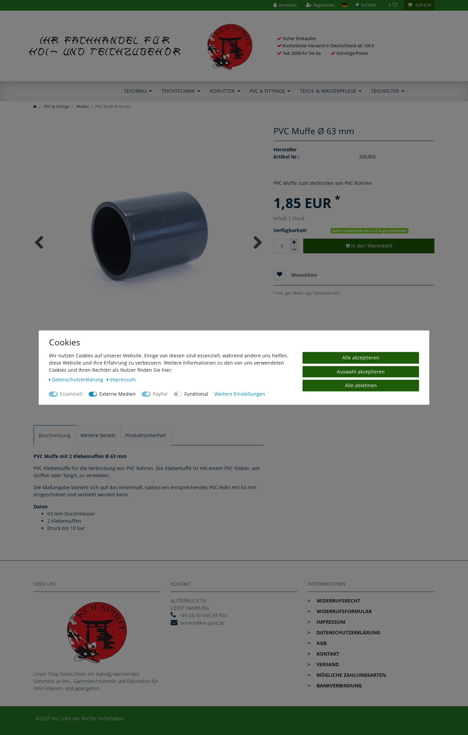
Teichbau (135, 91)
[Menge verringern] (294, 249)
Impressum (330, 622)
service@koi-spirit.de (203, 623)
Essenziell (71, 394)
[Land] (344, 5)
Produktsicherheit (145, 435)
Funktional (196, 394)
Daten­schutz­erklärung (347, 632)
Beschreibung (55, 435)
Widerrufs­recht (337, 600)
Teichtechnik (178, 91)
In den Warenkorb (371, 245)
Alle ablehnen (361, 385)
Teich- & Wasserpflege (328, 91)
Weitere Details (98, 435)
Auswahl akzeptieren (361, 371)
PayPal (160, 394)
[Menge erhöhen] (294, 242)
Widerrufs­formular (343, 611)
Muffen (82, 106)
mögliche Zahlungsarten (350, 675)
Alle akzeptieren (360, 357)
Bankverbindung (338, 685)
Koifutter (222, 91)
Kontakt (327, 653)
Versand (327, 664)
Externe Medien (117, 394)
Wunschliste (303, 275)
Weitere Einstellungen (239, 394)
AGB (321, 643)
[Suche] (368, 5)
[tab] (55, 435)
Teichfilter (385, 91)
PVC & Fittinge (267, 91)
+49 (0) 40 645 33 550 (203, 615)
